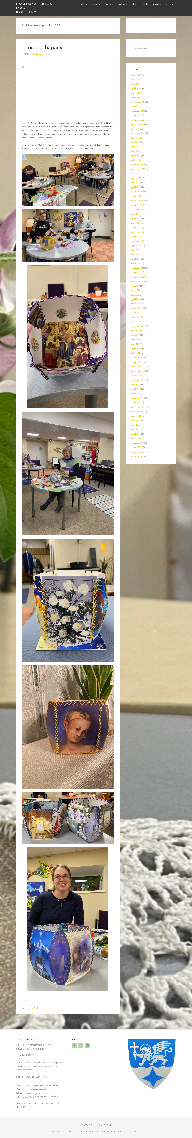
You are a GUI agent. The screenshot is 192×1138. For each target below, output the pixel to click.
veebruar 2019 (137, 357)
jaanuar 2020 (137, 312)
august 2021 (136, 245)
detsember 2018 (138, 366)
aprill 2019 (136, 348)
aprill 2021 (136, 258)
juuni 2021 (135, 249)
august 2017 (136, 415)
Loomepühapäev (42, 47)
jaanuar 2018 (137, 402)
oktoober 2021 (137, 236)
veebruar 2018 (137, 397)
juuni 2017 (135, 424)
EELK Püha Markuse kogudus (89, 1131)
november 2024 (138, 124)
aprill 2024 (136, 155)
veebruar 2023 (137, 191)
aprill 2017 (136, 433)
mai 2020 (135, 294)
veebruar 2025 (137, 110)
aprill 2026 (136, 88)
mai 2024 (135, 151)
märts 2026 (136, 92)
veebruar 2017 (137, 442)
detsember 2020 (138, 276)
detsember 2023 (138, 169)
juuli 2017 (135, 420)
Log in (136, 1131)
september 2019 (138, 326)
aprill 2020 (136, 299)
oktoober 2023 (137, 173)
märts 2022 (136, 222)
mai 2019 (135, 344)
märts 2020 (136, 303)
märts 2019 (136, 353)
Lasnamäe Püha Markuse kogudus (34, 8)
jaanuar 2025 (137, 115)
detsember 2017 (138, 406)
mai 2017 (135, 429)
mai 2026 (135, 83)
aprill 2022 (136, 218)
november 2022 (138, 200)
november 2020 (138, 281)
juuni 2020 (135, 290)
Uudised (25, 1000)
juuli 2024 (135, 142)
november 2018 (138, 371)
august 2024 (136, 137)
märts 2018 (136, 393)
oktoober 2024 (137, 128)
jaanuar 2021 (137, 272)
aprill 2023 (136, 187)
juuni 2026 (135, 79)
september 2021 (138, 240)
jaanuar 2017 (137, 447)
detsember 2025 (138, 97)
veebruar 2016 (137, 456)
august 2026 (136, 74)
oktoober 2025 (137, 106)
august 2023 (136, 178)
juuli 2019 (135, 335)
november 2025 (138, 101)
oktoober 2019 (137, 321)
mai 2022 (135, 214)
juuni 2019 (135, 339)
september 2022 (138, 209)
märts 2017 (136, 438)
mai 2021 (135, 254)
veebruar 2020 (137, 308)
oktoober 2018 (137, 375)
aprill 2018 (136, 388)
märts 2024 (136, 160)
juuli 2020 (135, 285)
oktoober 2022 (137, 205)
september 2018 (138, 379)
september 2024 (138, 133)
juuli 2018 (135, 384)
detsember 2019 (138, 317)
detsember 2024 (138, 119)
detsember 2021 (138, 231)
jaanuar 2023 (137, 196)
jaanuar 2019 (137, 362)
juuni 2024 (135, 146)
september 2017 (138, 411)
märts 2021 (136, 263)
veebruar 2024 (137, 164)
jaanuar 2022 (137, 227)
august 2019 (136, 330)
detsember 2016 (138, 451)
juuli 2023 (135, 182)
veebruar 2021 (137, 267)
